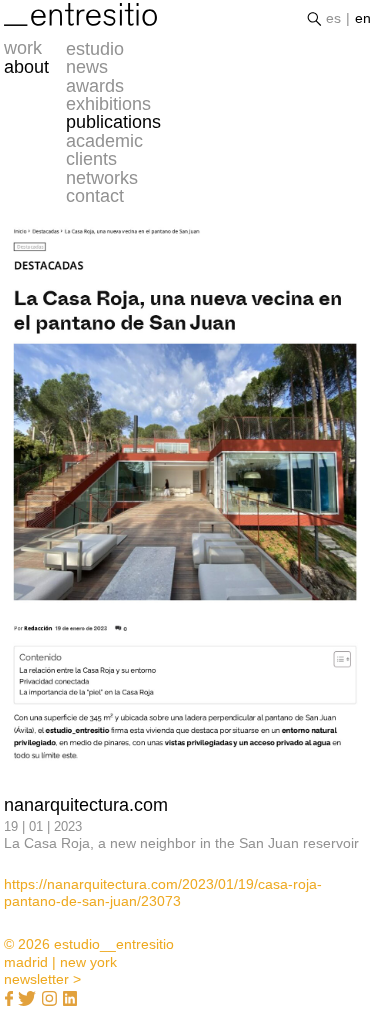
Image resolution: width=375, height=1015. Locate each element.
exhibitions (108, 104)
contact (95, 196)
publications (113, 122)
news (87, 67)
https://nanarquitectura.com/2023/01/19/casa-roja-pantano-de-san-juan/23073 (163, 892)
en (363, 18)
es (333, 18)
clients (91, 159)
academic (104, 141)
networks (102, 178)
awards (95, 86)
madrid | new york (60, 962)
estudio (95, 49)
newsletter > (42, 979)
